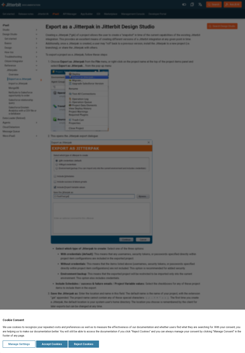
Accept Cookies (52, 344)
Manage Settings (19, 344)
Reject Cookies (83, 344)
